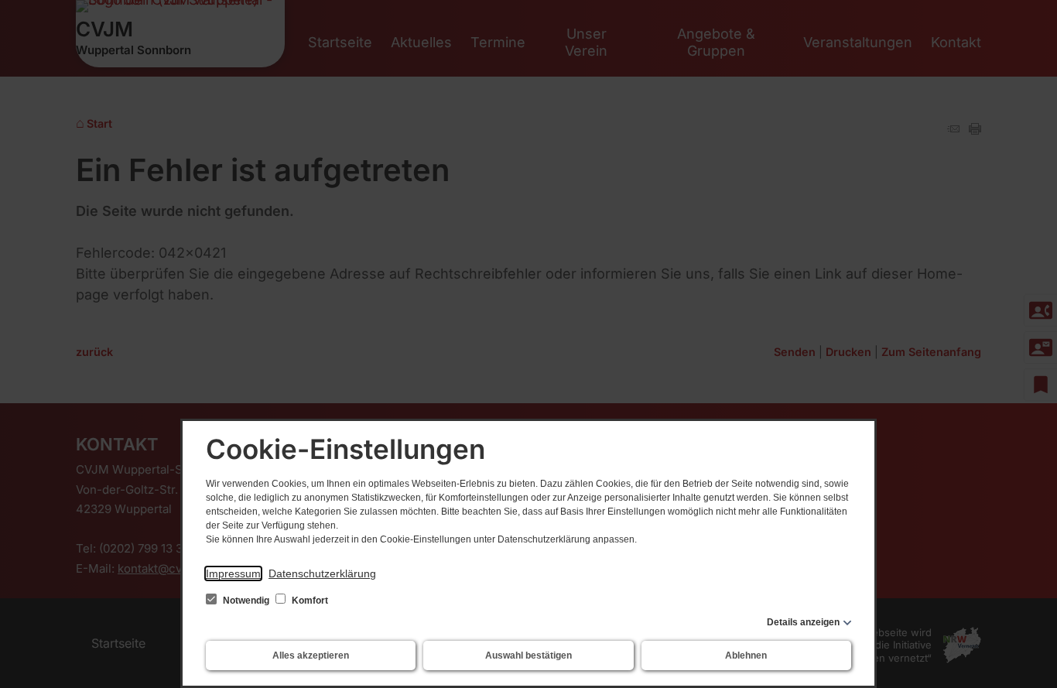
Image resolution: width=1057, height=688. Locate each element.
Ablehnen (746, 655)
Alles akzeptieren (310, 655)
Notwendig (246, 600)
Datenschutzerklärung (322, 573)
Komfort (308, 600)
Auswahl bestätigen (528, 655)
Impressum (233, 573)
